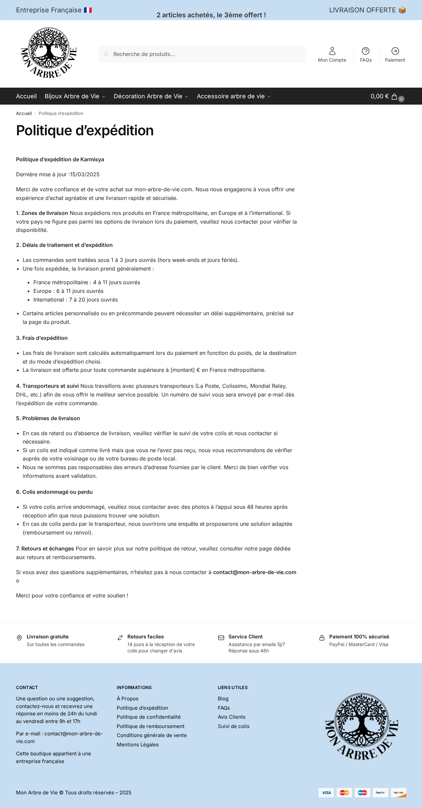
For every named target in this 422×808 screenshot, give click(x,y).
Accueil (24, 113)
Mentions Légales (138, 744)
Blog (223, 698)
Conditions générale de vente (152, 735)
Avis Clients (232, 717)
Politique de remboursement (150, 726)
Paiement (395, 60)
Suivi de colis (234, 726)
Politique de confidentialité (149, 717)
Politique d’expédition (142, 708)
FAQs (366, 60)
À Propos (127, 698)
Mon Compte (332, 60)
